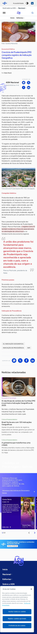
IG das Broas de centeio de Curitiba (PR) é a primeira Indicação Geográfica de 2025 (18, 403)
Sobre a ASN (8, 584)
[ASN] (18, 561)
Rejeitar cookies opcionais (17, 618)
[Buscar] (32, 13)
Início (12, 18)
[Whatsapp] (23, 82)
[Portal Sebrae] (5, 3)
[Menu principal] (4, 12)
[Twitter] (28, 82)
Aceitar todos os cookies (17, 611)
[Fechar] (31, 589)
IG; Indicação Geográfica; (13, 344)
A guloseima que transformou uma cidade (16, 444)
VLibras (32, 3)
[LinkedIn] (28, 87)
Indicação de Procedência (13, 348)
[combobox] (22, 8)
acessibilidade (18, 3)
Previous (29, 533)
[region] (17, 609)
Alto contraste (27, 3)
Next (35, 533)
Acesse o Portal (11, 546)
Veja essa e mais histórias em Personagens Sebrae (16, 492)
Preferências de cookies (17, 625)
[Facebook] (23, 87)
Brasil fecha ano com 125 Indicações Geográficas (17, 423)
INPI (28, 348)
